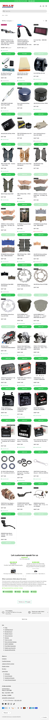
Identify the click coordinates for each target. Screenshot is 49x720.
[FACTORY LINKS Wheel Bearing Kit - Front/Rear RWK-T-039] (24, 463)
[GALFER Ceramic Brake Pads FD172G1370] (24, 155)
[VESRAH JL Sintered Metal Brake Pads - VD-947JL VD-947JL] (8, 215)
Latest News (5, 671)
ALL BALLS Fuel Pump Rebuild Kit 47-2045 (6, 74)
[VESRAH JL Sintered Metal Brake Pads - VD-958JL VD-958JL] (41, 185)
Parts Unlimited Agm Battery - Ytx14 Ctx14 (22, 440)
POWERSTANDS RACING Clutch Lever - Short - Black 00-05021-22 (24, 504)
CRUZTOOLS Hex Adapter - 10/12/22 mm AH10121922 (7, 504)
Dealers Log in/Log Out (10, 648)
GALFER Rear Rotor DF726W (40, 284)
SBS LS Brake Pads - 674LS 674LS (23, 194)
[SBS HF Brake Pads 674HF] (8, 185)
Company (4, 658)
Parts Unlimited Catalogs (10, 642)
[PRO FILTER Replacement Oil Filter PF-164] (24, 125)
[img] (24, 557)
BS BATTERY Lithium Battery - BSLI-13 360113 (24, 378)
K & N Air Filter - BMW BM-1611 (40, 40)
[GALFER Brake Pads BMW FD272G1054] (8, 275)
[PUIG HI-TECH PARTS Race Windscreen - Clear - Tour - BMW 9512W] (41, 337)
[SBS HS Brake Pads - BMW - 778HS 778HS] (24, 245)
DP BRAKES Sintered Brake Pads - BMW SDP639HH (7, 255)
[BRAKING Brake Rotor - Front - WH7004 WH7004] (24, 275)
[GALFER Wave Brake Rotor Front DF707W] (8, 306)
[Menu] (46, 6)
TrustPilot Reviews (6, 661)
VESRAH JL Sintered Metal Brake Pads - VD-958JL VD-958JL (40, 195)
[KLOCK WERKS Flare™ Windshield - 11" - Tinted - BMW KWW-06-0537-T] (41, 306)
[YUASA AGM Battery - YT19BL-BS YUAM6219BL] (8, 399)
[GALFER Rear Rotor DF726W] (41, 275)
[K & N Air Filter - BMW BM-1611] (41, 31)
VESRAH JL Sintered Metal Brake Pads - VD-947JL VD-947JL (8, 225)
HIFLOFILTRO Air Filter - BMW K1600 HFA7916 (23, 74)
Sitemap (7, 638)
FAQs (6, 627)
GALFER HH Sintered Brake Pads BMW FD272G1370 (40, 255)
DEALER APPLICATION (10, 650)
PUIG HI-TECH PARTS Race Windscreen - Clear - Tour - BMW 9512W (41, 347)
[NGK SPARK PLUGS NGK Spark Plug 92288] (8, 94)
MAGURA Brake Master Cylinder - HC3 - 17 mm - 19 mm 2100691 (40, 505)
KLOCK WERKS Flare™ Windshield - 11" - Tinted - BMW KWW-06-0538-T (23, 316)
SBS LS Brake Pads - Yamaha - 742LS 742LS (8, 164)
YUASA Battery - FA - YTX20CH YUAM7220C (39, 378)
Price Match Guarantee (10, 646)
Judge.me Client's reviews (8, 663)
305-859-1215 (18, 700)
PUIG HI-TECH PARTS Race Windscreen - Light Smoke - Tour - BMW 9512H (24, 348)
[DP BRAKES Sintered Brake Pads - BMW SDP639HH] (8, 245)
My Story (4, 669)
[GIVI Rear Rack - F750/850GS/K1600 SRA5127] (8, 337)
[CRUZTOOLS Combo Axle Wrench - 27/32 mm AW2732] (41, 463)
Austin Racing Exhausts (10, 680)
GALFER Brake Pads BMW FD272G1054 (7, 285)
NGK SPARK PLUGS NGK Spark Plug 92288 (7, 104)
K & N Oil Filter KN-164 (39, 73)
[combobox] (24, 11)
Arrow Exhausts (8, 676)
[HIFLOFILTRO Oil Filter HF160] (41, 94)
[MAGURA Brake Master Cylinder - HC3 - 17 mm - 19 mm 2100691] (41, 494)
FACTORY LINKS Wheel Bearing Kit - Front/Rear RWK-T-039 (23, 473)
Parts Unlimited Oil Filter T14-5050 (23, 104)
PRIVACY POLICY (8, 633)
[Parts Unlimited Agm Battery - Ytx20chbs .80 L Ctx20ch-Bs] (8, 431)
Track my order (8, 640)
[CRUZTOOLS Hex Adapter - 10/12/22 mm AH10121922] (8, 494)
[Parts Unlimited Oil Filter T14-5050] (24, 94)
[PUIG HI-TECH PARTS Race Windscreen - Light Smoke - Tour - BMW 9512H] (24, 337)
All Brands (7, 674)
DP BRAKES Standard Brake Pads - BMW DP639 (40, 224)
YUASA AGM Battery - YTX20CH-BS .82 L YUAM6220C (22, 409)
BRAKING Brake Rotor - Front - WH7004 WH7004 (23, 285)
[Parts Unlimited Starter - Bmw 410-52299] (41, 125)
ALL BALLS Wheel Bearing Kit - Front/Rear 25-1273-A (7, 472)
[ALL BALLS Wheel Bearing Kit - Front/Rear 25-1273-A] (8, 463)
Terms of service (9, 636)
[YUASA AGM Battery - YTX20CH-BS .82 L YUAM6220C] (24, 399)
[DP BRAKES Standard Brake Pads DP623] (24, 215)
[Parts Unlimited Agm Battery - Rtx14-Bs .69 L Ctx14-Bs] (41, 431)
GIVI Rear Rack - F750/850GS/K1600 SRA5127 (8, 346)
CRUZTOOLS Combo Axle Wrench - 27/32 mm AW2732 (41, 472)
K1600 (6, 15)
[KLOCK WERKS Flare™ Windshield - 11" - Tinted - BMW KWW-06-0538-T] (24, 306)
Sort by (4, 20)
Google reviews (5, 666)
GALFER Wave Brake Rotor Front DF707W (7, 315)
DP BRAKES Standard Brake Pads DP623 (24, 224)
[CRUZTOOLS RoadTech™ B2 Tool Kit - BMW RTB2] (8, 369)
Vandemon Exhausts (9, 678)
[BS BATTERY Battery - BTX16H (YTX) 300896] (41, 399)
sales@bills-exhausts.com (8, 698)
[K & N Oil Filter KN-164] (41, 64)
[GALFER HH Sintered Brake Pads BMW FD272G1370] (41, 245)
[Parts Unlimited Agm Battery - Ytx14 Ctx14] (24, 431)
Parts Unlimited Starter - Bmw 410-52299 (40, 134)
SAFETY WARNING (9, 644)
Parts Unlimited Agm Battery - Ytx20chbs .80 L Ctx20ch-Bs (8, 441)
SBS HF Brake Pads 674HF (7, 194)
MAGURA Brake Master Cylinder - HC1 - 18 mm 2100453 (7, 535)
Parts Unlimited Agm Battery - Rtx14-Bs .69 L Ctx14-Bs (41, 440)
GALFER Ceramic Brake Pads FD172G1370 (24, 164)
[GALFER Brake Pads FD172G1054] (41, 155)
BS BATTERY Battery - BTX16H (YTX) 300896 (39, 408)
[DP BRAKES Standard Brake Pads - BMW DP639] (41, 215)
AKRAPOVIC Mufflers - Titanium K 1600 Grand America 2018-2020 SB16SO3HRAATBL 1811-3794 (24, 42)
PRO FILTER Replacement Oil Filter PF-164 (24, 134)
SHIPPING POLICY (9, 629)
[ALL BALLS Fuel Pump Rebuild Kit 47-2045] (8, 64)
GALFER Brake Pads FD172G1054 (38, 164)
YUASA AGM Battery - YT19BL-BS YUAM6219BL (7, 408)
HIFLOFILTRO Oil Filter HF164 (8, 133)
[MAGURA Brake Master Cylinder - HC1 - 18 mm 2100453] (8, 524)
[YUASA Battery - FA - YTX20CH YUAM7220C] (41, 369)
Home (3, 15)
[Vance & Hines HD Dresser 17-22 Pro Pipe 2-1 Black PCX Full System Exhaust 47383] (35, 571)
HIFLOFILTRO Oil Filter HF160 (41, 103)
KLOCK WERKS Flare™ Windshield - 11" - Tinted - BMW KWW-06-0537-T (40, 316)
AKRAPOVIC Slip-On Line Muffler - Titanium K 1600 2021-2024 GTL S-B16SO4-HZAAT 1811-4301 (7, 42)
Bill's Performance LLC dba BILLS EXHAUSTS (13, 716)
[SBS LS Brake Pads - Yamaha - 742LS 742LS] (8, 155)
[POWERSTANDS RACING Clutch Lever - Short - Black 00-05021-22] (24, 494)
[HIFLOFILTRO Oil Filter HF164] (8, 125)
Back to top (24, 619)
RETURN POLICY (8, 631)
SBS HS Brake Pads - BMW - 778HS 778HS (24, 254)
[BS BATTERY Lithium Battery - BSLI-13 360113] (24, 369)
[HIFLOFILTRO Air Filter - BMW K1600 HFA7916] (24, 64)
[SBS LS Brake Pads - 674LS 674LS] (24, 185)
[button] (43, 6)
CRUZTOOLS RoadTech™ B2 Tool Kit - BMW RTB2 (8, 378)
